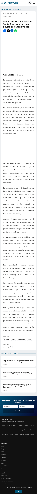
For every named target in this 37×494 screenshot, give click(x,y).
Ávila (2, 446)
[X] (8, 30)
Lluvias (29, 339)
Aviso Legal (4, 475)
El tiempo (6, 339)
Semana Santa (21, 339)
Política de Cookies (6, 478)
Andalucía (9, 425)
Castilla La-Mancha (12, 430)
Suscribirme (18, 411)
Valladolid (4, 466)
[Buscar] (30, 3)
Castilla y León (17, 9)
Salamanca (4, 457)
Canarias (32, 425)
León (2, 451)
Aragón (15, 425)
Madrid (22, 434)
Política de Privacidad (7, 481)
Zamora (3, 469)
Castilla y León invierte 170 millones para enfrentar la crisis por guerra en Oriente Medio (18, 373)
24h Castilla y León (9, 3)
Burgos (3, 449)
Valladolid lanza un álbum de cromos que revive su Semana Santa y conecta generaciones (18, 361)
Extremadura (5, 434)
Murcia (27, 434)
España (3, 425)
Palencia (3, 454)
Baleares (26, 425)
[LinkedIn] (11, 30)
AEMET (13, 339)
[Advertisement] (18, 148)
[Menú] (34, 2)
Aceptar (18, 491)
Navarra (32, 434)
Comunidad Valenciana (13, 439)
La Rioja (16, 434)
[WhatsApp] (15, 30)
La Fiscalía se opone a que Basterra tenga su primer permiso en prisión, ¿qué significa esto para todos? (17, 386)
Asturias (20, 425)
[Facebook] (4, 30)
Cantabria (4, 430)
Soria (2, 463)
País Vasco (4, 439)
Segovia (3, 460)
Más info (30, 487)
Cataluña (29, 430)
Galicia (11, 434)
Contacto (3, 484)
